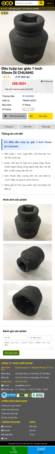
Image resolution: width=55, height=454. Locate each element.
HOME (4, 8)
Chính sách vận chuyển (11, 405)
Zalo (5, 438)
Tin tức (32, 434)
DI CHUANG (28, 96)
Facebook (7, 426)
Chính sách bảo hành (10, 409)
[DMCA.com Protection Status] (24, 395)
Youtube (6, 430)
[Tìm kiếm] (41, 2)
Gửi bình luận (11, 353)
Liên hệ (32, 430)
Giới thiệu (33, 426)
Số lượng (6, 109)
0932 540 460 (21, 381)
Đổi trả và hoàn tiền (9, 417)
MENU (49, 3)
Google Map (7, 434)
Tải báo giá (48, 81)
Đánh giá (46, 126)
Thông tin (9, 126)
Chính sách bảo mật (9, 413)
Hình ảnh (27, 126)
